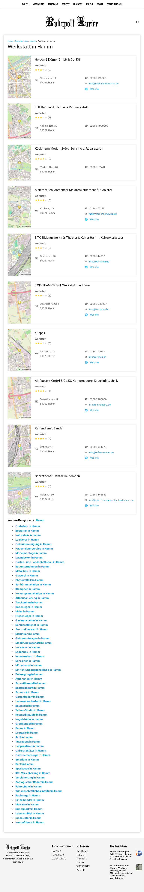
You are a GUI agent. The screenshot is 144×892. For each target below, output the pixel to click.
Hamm (33, 41)
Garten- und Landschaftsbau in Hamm (39, 562)
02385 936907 (98, 303)
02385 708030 (98, 399)
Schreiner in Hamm (27, 660)
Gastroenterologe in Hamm (32, 755)
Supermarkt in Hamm (28, 808)
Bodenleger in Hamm (28, 606)
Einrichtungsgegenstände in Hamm (38, 669)
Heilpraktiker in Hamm (29, 746)
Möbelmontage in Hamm (31, 553)
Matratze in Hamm (27, 804)
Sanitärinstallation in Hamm (33, 584)
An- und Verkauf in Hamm (31, 629)
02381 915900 (98, 78)
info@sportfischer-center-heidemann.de (111, 500)
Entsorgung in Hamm (29, 674)
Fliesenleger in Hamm (29, 615)
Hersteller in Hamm (27, 647)
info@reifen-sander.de (101, 452)
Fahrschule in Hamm (28, 786)
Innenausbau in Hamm (29, 656)
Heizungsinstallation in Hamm (34, 593)
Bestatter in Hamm (27, 530)
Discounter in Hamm (28, 817)
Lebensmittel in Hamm (29, 813)
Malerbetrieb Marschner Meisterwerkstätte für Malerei (73, 190)
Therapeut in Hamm (27, 741)
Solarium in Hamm (27, 759)
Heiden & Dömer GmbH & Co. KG (57, 59)
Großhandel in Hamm (29, 723)
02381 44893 (97, 256)
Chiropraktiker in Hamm (30, 750)
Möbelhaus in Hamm (28, 665)
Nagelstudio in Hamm (29, 719)
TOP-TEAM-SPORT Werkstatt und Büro (62, 285)
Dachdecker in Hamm (29, 557)
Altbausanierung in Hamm (32, 597)
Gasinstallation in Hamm (31, 620)
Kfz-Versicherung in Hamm (32, 773)
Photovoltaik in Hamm (29, 580)
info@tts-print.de (98, 309)
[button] (137, 22)
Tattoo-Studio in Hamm (30, 710)
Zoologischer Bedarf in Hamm (34, 782)
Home (10, 41)
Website (94, 89)
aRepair (40, 333)
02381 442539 (98, 494)
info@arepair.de (97, 357)
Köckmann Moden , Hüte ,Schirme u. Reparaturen (69, 148)
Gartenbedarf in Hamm (29, 696)
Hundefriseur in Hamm (29, 822)
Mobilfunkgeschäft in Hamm (33, 642)
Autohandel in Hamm (28, 678)
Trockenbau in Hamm (29, 602)
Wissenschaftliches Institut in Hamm (38, 790)
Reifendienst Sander (49, 428)
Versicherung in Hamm (30, 777)
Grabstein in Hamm (27, 526)
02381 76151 (97, 208)
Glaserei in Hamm (26, 575)
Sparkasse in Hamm (28, 768)
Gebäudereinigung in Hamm (33, 544)
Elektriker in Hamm (27, 633)
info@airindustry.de (100, 404)
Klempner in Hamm (27, 588)
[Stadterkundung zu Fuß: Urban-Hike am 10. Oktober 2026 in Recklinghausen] (139, 853)
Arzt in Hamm (24, 737)
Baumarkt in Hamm (27, 705)
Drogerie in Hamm (26, 732)
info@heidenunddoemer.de (103, 83)
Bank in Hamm (24, 764)
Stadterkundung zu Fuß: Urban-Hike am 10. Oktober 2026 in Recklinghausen (121, 855)
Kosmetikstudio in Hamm (31, 714)
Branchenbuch (21, 41)
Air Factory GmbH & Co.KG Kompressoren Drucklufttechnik (76, 380)
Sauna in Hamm (25, 728)
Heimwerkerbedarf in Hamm (33, 701)
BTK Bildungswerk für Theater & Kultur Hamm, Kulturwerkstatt (79, 237)
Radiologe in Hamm (27, 795)
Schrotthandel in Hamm (30, 683)
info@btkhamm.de (99, 261)
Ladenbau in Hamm (27, 651)
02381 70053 (97, 351)
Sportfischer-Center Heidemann (57, 476)
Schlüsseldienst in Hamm (31, 624)
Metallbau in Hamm (27, 571)
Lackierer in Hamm (27, 539)
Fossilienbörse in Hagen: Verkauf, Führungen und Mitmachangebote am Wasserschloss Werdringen (121, 871)
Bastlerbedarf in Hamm (30, 687)
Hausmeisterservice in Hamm (34, 548)
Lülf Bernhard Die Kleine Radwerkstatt (61, 107)
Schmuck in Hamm (27, 692)
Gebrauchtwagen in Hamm (32, 638)
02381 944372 (98, 447)
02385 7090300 (99, 125)
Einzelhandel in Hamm (29, 799)
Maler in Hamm (24, 611)
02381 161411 (97, 167)
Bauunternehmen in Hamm (32, 566)
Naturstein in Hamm (28, 535)
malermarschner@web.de (103, 213)
